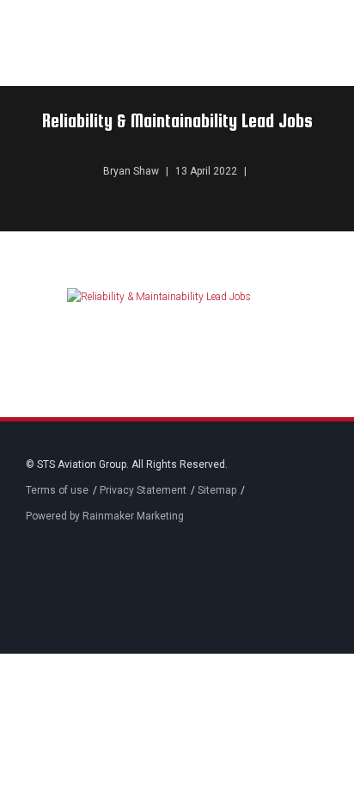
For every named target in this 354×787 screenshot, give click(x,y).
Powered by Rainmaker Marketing (105, 516)
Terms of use (57, 490)
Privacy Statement (143, 490)
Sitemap (217, 490)
